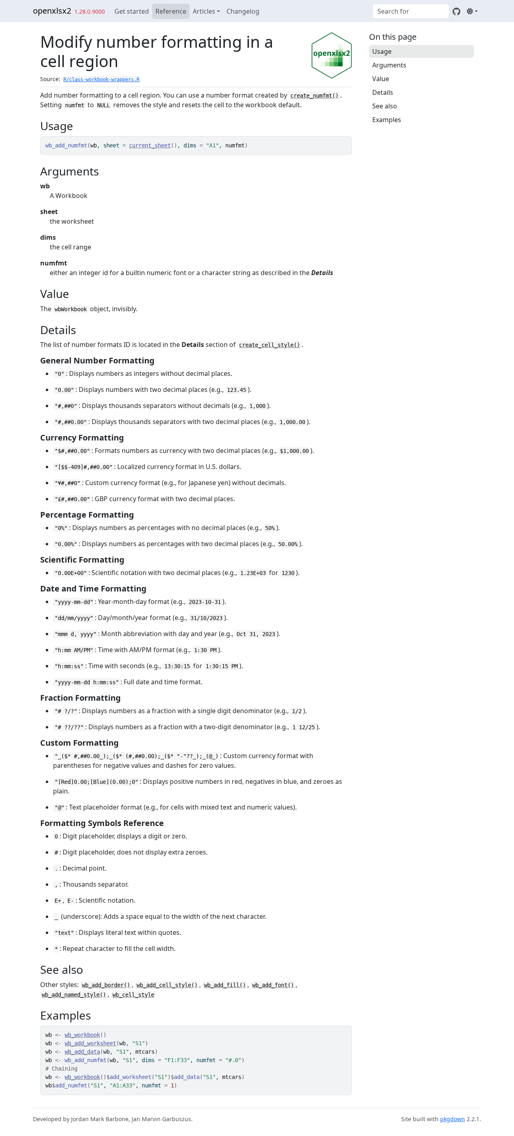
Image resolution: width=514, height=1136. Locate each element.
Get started (131, 11)
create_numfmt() (314, 95)
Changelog (242, 11)
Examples (386, 119)
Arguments (389, 65)
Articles (204, 11)
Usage (382, 51)
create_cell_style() (269, 345)
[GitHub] (456, 11)
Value (380, 78)
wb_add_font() (273, 985)
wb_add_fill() (225, 985)
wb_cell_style (133, 994)
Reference (170, 11)
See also (384, 106)
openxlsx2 (52, 10)
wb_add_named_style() (74, 994)
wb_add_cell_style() (167, 985)
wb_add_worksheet (90, 1043)
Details (382, 92)
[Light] (472, 11)
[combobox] (410, 11)
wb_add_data (82, 1051)
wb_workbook (82, 1035)
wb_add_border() (106, 985)
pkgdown (452, 1119)
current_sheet (150, 145)
